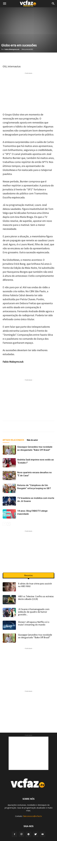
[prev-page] (4, 523)
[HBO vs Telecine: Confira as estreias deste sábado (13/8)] (9, 599)
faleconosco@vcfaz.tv (32, 816)
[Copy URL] (45, 58)
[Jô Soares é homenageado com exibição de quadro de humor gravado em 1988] (9, 612)
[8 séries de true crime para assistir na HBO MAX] (9, 586)
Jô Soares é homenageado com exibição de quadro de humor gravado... (33, 612)
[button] (53, 3)
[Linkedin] (31, 58)
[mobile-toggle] (4, 3)
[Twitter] (12, 58)
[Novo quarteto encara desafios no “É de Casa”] (9, 475)
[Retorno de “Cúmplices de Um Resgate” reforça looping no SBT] (9, 488)
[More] (52, 58)
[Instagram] (21, 834)
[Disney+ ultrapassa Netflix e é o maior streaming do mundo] (9, 625)
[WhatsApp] (5, 58)
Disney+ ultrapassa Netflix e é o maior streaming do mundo (33, 623)
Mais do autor (32, 440)
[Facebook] (18, 58)
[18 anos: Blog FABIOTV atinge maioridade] (9, 514)
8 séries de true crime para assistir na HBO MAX (35, 585)
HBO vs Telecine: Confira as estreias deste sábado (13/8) (36, 598)
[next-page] (8, 523)
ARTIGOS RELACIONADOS (13, 440)
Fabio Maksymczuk (12, 49)
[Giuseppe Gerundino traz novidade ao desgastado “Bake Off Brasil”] (9, 450)
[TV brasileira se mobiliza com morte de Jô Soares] (9, 501)
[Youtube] (42, 834)
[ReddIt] (38, 58)
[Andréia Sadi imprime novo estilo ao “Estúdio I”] (9, 462)
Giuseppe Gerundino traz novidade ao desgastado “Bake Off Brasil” (35, 636)
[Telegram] (25, 58)
